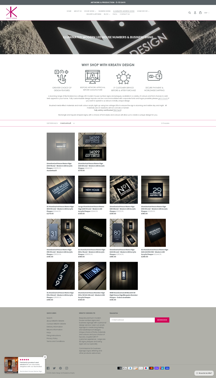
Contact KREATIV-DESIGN (56, 324)
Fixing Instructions (54, 335)
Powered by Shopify (69, 373)
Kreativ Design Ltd (57, 373)
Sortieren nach (52, 123)
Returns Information (54, 330)
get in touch (163, 98)
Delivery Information (55, 327)
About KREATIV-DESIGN (55, 321)
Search (49, 318)
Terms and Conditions (56, 341)
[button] (45, 357)
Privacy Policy (52, 338)
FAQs (49, 332)
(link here (117, 110)
